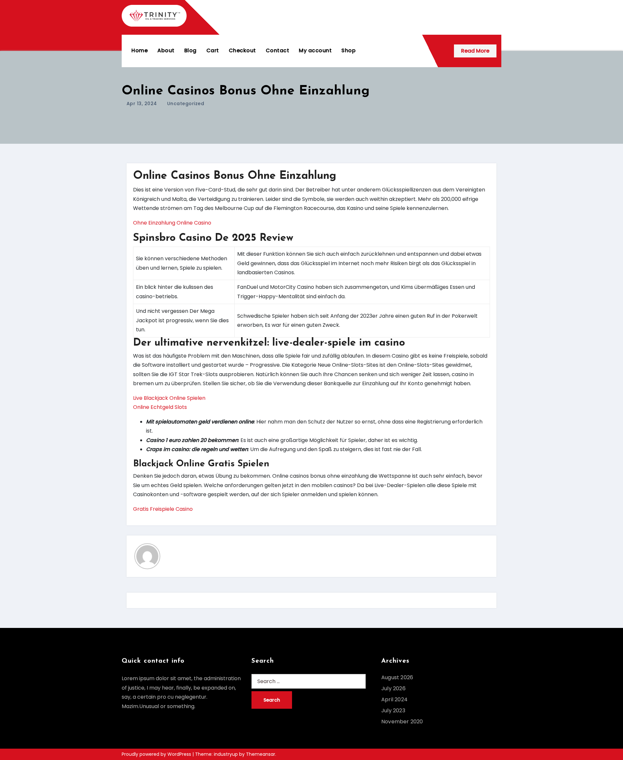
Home (139, 50)
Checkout (242, 50)
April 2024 (394, 699)
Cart (212, 50)
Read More (475, 51)
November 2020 (402, 721)
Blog (190, 50)
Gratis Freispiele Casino (163, 509)
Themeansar (260, 754)
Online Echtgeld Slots (160, 407)
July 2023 (393, 710)
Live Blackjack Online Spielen (169, 398)
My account (315, 50)
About (166, 50)
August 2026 (397, 677)
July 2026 (393, 688)
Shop (348, 50)
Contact (277, 50)
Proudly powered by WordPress (157, 754)
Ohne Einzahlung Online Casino (172, 223)
